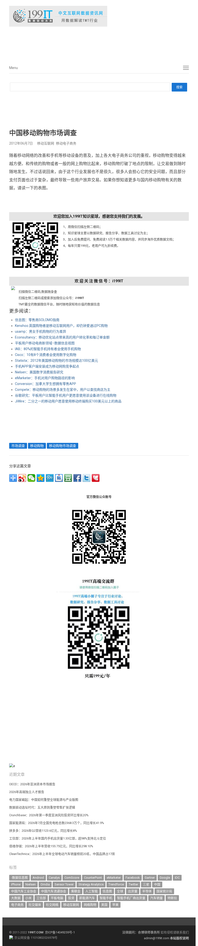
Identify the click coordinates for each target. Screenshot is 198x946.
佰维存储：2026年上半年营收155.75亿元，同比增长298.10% (51, 846)
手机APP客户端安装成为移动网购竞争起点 (47, 366)
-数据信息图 (19, 877)
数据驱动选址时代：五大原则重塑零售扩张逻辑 (42, 807)
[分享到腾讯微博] (50, 478)
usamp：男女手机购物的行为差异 (40, 331)
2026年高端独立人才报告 (26, 792)
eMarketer (114, 877)
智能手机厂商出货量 (131, 898)
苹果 (115, 905)
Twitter (133, 884)
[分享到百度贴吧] (59, 478)
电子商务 (17, 905)
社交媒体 (34, 905)
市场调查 (18, 446)
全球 (120, 891)
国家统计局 (164, 891)
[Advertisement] (81, 43)
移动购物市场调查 (62, 446)
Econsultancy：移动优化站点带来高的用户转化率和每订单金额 (62, 337)
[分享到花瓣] (95, 478)
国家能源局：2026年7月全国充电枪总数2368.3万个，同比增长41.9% (56, 823)
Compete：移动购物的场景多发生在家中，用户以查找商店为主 (62, 390)
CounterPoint (93, 877)
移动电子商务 (66, 143)
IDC (177, 877)
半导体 (147, 891)
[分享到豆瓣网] (68, 478)
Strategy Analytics (91, 884)
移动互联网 (45, 143)
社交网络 (52, 905)
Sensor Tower (64, 884)
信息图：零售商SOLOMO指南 (37, 320)
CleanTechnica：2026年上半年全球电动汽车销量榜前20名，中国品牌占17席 (62, 854)
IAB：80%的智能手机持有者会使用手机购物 (48, 349)
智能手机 (106, 898)
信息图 (107, 891)
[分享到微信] (31, 478)
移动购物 (37, 446)
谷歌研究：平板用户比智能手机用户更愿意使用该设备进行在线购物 (65, 395)
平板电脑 (57, 898)
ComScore (71, 877)
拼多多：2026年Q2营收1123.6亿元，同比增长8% (43, 830)
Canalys (54, 877)
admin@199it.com (157, 938)
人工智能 (91, 891)
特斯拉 (172, 898)
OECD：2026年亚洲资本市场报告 (32, 784)
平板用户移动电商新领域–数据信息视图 (45, 343)
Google (165, 877)
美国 (104, 905)
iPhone (16, 884)
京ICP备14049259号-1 (60, 932)
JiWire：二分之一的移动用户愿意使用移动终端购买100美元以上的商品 (68, 401)
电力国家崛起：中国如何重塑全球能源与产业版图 (43, 799)
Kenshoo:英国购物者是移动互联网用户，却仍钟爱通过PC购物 (61, 326)
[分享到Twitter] (86, 478)
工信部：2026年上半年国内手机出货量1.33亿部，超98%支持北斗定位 (57, 838)
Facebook (133, 877)
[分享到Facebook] (77, 478)
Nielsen (30, 884)
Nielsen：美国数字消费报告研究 (39, 372)
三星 (146, 884)
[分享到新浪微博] (22, 478)
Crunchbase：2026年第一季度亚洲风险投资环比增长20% (49, 815)
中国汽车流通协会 (53, 891)
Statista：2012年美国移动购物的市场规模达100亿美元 (56, 360)
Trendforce (116, 884)
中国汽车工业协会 (23, 891)
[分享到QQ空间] (40, 478)
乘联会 (75, 891)
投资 (71, 898)
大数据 (16, 898)
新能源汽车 (87, 898)
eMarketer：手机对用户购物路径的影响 (45, 378)
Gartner (150, 877)
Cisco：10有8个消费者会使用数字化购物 (45, 355)
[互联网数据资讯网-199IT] (99, 16)
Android (38, 877)
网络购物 (90, 905)
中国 (157, 884)
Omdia (45, 884)
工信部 (41, 898)
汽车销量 (156, 898)
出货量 (132, 891)
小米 (28, 898)
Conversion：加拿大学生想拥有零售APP (45, 384)
